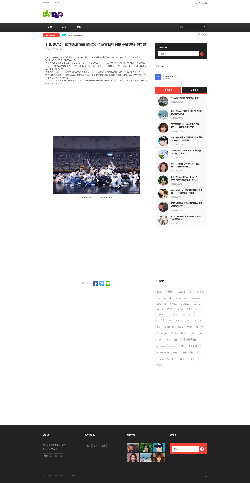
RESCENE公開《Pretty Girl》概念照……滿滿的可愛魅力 (185, 165)
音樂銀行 (173, 304)
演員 (158, 327)
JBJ (168, 314)
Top (205, 476)
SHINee (176, 340)
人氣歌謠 (179, 309)
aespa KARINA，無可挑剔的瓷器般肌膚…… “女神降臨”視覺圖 (186, 191)
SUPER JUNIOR (176, 359)
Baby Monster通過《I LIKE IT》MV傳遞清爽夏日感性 (186, 112)
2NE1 (176, 352)
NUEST (198, 309)
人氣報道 (194, 90)
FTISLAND (163, 352)
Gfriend (198, 320)
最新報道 (168, 90)
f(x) (200, 333)
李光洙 (169, 291)
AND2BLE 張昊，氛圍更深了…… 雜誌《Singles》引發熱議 (187, 139)
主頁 (50, 27)
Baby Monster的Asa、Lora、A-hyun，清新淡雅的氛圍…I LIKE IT (185, 178)
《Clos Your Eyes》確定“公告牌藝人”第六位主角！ (186, 152)
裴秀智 (180, 327)
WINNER (188, 352)
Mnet (198, 314)
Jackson (160, 309)
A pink (159, 365)
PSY (159, 339)
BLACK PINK (161, 304)
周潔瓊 (176, 314)
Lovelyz (160, 314)
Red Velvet (161, 346)
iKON (184, 333)
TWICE (181, 291)
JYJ (183, 314)
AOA (174, 333)
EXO (159, 291)
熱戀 (192, 333)
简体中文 (58, 3)
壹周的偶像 (195, 298)
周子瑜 (189, 309)
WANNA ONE (164, 298)
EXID (199, 352)
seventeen (196, 304)
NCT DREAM (200, 291)
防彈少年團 (189, 339)
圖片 (79, 27)
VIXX (189, 326)
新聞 (64, 27)
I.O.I (186, 298)
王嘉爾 (169, 309)
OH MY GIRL (200, 327)
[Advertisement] (154, 14)
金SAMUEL (185, 304)
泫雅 (190, 314)
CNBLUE (160, 359)
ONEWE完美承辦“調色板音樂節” (185, 97)
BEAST (193, 359)
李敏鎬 (171, 346)
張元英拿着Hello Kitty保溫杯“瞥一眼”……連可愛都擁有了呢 (95, 35)
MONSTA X (180, 320)
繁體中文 (46, 3)
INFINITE (193, 346)
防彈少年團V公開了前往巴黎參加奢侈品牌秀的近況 (186, 204)
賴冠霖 (178, 298)
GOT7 (167, 340)
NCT (190, 291)
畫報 (170, 320)
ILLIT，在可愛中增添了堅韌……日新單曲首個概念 (186, 218)
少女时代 (169, 326)
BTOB (181, 346)
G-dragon (162, 333)
